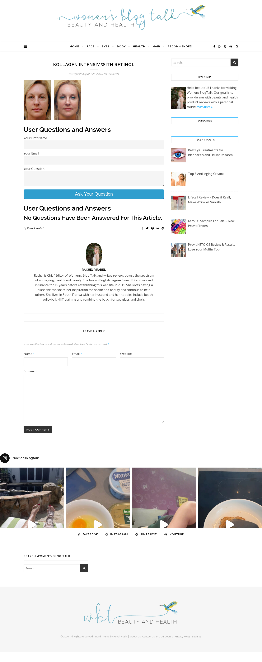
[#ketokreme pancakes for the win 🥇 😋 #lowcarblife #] (230, 525)
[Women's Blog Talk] (131, 17)
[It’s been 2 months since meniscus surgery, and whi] (32, 525)
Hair (156, 46)
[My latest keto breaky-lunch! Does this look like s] (98, 525)
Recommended (179, 46)
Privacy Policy (182, 636)
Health (139, 46)
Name (29, 354)
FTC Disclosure (164, 636)
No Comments (111, 74)
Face (91, 46)
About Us (135, 636)
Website (126, 354)
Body (121, 46)
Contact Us (148, 636)
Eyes (106, 46)
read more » (204, 107)
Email (77, 354)
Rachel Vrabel (35, 228)
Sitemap (197, 636)
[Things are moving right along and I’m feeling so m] (164, 525)
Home (74, 46)
